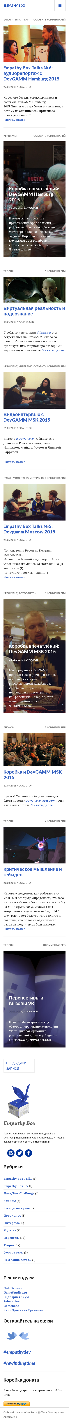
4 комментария (55, 478)
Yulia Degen (26, 321)
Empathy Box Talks (16, 19)
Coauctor (25, 86)
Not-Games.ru (13, 1288)
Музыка (9, 1230)
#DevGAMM (25, 438)
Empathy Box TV (15, 1186)
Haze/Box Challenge (18, 1193)
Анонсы (8, 727)
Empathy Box (14, 5)
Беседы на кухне (16, 1208)
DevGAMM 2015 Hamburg (28, 240)
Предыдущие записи (17, 1065)
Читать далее (14, 119)
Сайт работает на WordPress (20, 1412)
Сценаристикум (16, 1297)
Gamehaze (11, 1306)
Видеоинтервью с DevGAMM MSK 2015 (26, 417)
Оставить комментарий (49, 19)
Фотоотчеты (27, 593)
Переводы (11, 1237)
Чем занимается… (17, 1260)
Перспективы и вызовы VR (26, 1000)
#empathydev (17, 1352)
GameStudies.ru (15, 1292)
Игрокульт (10, 135)
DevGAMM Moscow (40, 800)
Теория (8, 271)
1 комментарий (55, 271)
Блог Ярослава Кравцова (23, 1310)
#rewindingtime (19, 1363)
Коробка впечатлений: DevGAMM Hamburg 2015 (34, 194)
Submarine (11, 1301)
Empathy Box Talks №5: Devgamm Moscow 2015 (29, 528)
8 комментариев (54, 945)
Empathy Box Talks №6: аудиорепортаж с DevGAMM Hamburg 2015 (31, 73)
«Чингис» (44, 332)
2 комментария (55, 727)
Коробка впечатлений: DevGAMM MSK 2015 (34, 648)
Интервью (25, 366)
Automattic (10, 1416)
